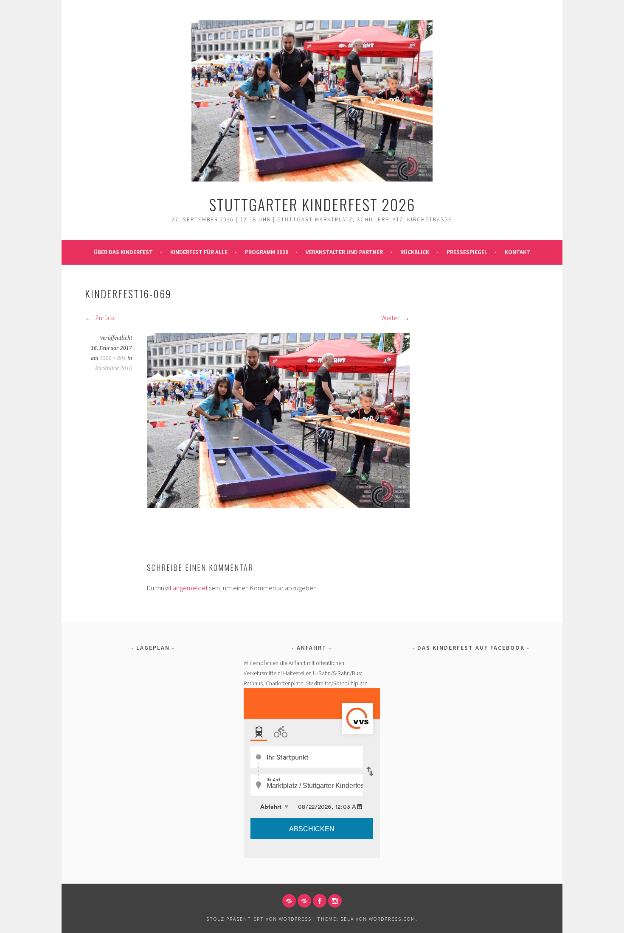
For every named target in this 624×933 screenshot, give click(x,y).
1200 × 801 (113, 358)
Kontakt (517, 252)
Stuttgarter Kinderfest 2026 (312, 204)
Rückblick (414, 252)
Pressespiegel (467, 252)
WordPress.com (392, 919)
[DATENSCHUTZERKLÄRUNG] (304, 901)
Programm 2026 (266, 252)
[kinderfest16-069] (278, 505)
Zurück (104, 317)
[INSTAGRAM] (335, 901)
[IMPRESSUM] (289, 901)
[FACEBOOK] (319, 901)
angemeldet (190, 588)
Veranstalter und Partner (344, 252)
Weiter (391, 317)
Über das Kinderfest (123, 252)
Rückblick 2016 (113, 369)
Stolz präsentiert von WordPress (259, 919)
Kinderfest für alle (199, 252)
